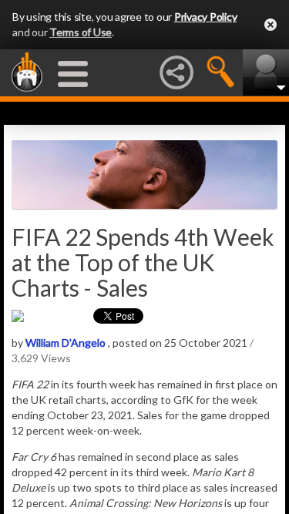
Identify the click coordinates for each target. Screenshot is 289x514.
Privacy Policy (205, 16)
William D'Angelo (65, 342)
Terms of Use (80, 32)
